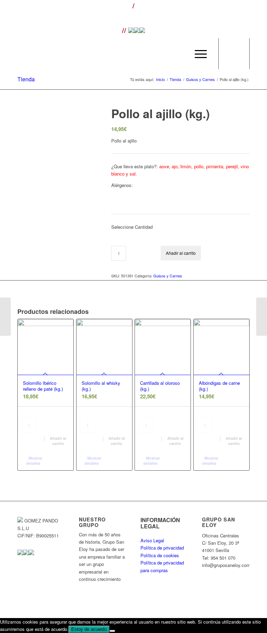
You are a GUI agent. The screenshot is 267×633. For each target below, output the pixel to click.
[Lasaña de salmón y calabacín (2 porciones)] (5, 317)
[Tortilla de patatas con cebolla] (261, 317)
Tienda (26, 79)
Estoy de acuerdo (89, 629)
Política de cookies (159, 555)
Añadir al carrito (181, 253)
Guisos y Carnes (200, 79)
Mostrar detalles (34, 460)
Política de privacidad (162, 547)
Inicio (160, 79)
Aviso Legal (152, 540)
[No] (112, 631)
